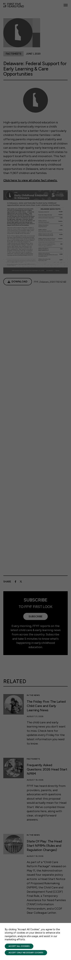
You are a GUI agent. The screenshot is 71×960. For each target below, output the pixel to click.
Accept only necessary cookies (26, 952)
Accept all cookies (19, 946)
